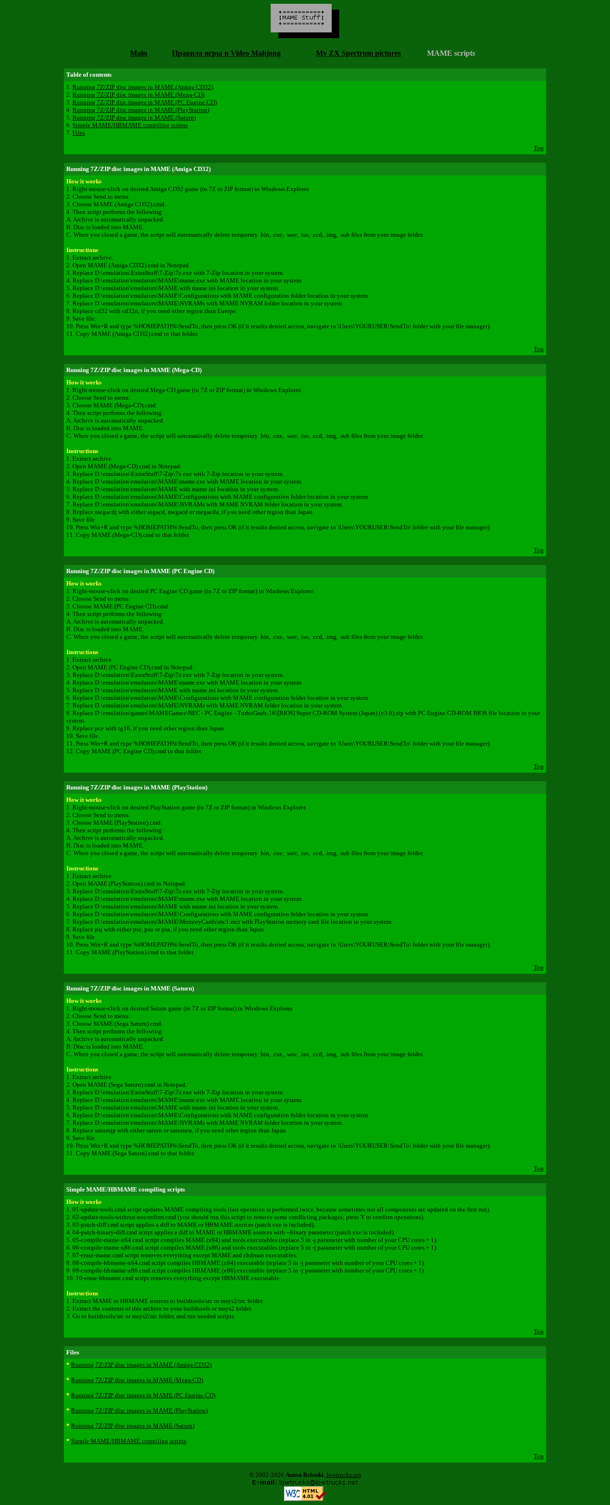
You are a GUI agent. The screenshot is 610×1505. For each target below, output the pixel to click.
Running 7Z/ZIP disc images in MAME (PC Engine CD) (144, 102)
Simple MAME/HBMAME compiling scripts (130, 125)
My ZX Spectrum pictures (358, 53)
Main (138, 53)
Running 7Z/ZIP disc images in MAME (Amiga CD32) (142, 87)
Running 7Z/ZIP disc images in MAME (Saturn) (134, 117)
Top (539, 148)
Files (78, 132)
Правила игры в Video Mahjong (226, 53)
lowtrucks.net (343, 1474)
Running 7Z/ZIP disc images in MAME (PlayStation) (140, 109)
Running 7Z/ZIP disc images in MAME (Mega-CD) (138, 94)
